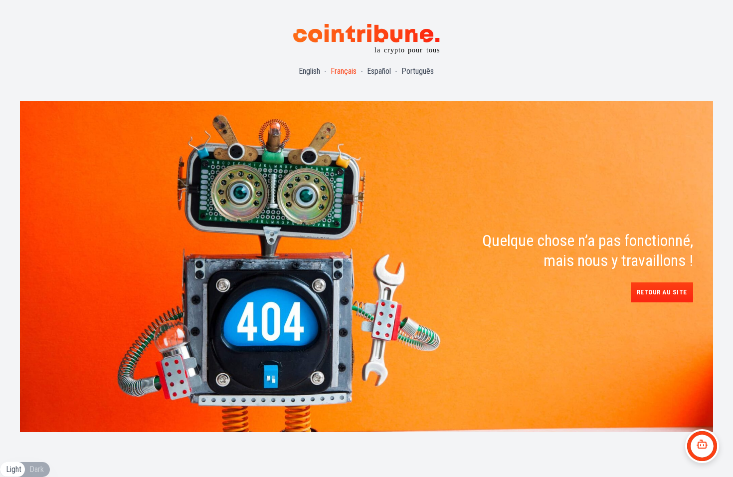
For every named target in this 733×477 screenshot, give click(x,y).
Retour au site (662, 292)
